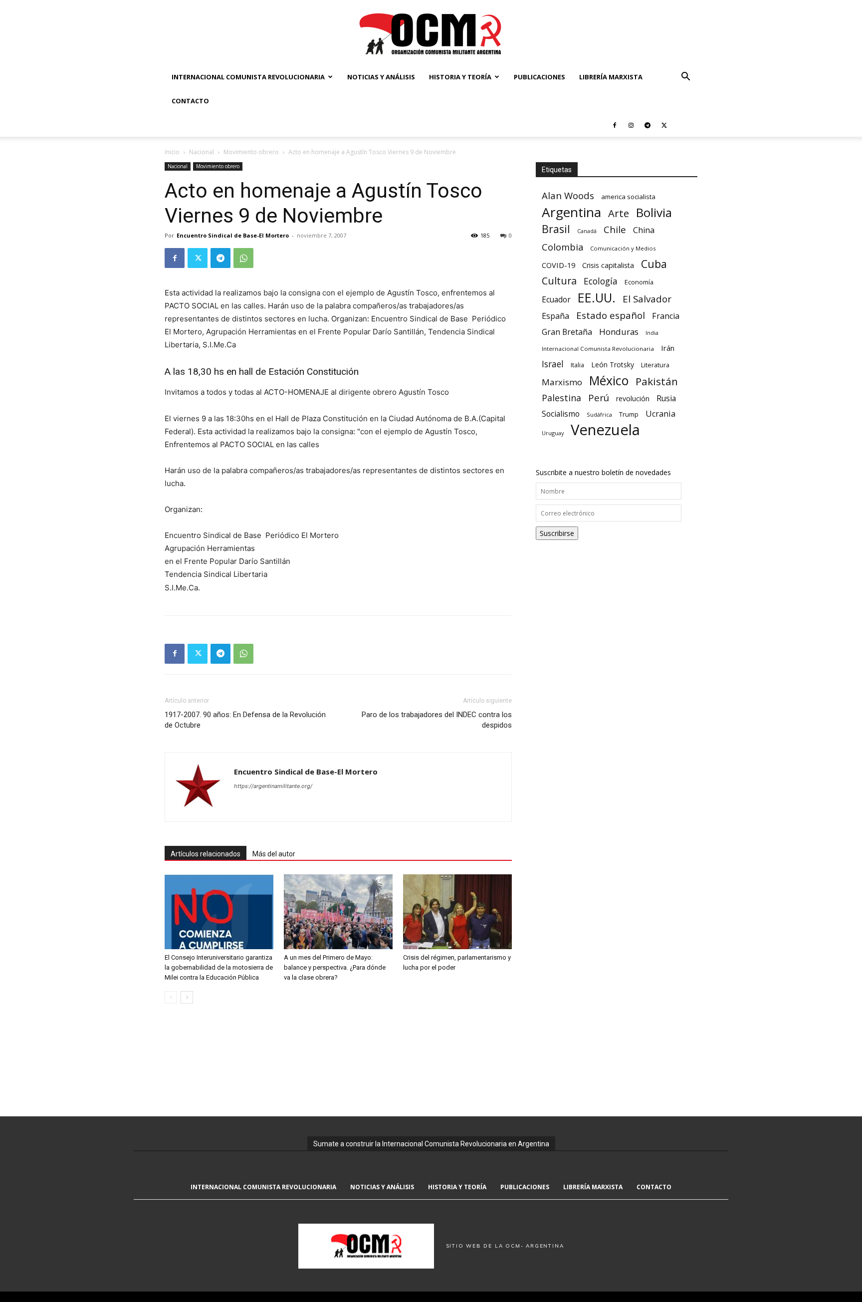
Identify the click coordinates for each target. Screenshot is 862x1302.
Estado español (610, 315)
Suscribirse (557, 533)
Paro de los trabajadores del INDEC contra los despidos (437, 720)
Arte (618, 213)
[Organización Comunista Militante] (431, 33)
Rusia (666, 398)
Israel (553, 364)
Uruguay (553, 433)
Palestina (561, 398)
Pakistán (657, 381)
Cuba (654, 264)
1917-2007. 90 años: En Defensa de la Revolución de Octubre (245, 720)
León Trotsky (612, 364)
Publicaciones (539, 76)
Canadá (587, 231)
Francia (665, 316)
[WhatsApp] (243, 258)
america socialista (628, 196)
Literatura (655, 365)
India (652, 332)
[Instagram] (631, 125)
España (555, 316)
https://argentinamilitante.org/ (273, 785)
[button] (685, 77)
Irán (667, 348)
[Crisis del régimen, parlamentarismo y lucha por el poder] (457, 911)
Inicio (172, 152)
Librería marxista (611, 76)
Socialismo (561, 414)
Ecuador (556, 299)
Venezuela (605, 430)
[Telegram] (647, 125)
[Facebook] (614, 125)
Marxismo (562, 382)
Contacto (190, 100)
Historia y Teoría (460, 76)
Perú (598, 397)
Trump (629, 414)
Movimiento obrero (251, 152)
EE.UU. (597, 297)
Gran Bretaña (567, 332)
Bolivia (654, 212)
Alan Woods (568, 195)
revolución (632, 398)
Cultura (559, 280)
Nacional (201, 152)
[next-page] (187, 997)
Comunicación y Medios (622, 248)
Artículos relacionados (205, 854)
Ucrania (660, 414)
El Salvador (647, 299)
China (643, 230)
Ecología (601, 281)
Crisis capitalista (608, 265)
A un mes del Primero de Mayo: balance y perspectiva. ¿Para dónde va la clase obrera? (335, 967)
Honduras (619, 331)
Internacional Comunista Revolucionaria (248, 76)
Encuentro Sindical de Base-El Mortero (233, 235)
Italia (577, 365)
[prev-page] (171, 997)
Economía (639, 281)
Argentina (571, 212)
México (609, 380)
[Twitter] (663, 125)
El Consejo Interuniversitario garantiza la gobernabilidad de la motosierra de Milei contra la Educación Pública (219, 967)
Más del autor (273, 854)
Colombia (562, 247)
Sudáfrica (599, 414)
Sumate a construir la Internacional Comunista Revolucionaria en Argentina (431, 1144)
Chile (615, 229)
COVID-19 (558, 265)
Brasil (556, 229)
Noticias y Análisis (381, 76)
